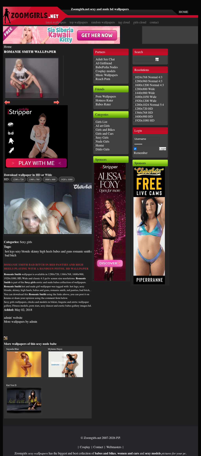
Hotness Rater (104, 100)
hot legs (10, 251)
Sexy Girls (102, 137)
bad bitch (10, 255)
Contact (98, 447)
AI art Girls (103, 125)
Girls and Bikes (105, 129)
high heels (46, 251)
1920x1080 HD (144, 120)
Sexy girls (26, 242)
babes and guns (62, 251)
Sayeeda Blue (12, 348)
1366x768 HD (144, 112)
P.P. (118, 438)
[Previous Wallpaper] (7, 104)
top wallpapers (79, 22)
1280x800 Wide (145, 89)
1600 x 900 (50, 179)
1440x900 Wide (145, 93)
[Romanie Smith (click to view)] (32, 78)
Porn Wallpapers (106, 96)
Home (8, 46)
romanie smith (81, 251)
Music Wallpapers (107, 75)
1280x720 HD (144, 108)
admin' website (13, 317)
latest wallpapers (56, 22)
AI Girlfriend (104, 63)
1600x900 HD (144, 116)
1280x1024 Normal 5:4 (149, 104)
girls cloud (139, 22)
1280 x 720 (18, 179)
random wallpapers (103, 22)
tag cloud (124, 22)
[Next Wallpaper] (56, 104)
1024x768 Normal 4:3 (148, 77)
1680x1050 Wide (145, 97)
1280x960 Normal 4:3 (148, 81)
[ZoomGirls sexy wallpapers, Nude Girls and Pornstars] (31, 22)
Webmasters (113, 447)
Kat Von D (11, 385)
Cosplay (85, 447)
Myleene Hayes (55, 348)
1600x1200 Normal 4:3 (149, 85)
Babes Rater (103, 104)
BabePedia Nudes (107, 67)
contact (154, 22)
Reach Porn (103, 79)
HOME (183, 12)
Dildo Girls (103, 149)
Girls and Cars (104, 133)
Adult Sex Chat (105, 59)
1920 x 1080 (66, 179)
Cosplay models (105, 71)
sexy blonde (22, 251)
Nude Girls (102, 141)
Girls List (101, 122)
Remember (140, 153)
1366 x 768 (34, 179)
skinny (35, 251)
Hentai (100, 145)
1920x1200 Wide (145, 101)
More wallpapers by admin (20, 321)
